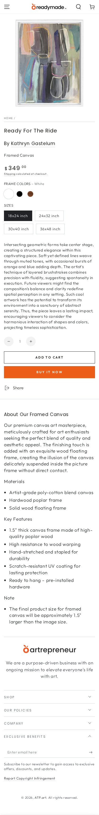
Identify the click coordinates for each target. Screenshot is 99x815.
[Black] (19, 194)
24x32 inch (49, 215)
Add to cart (49, 357)
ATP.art (40, 797)
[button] (78, 6)
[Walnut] (30, 194)
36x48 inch (50, 229)
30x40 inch (18, 229)
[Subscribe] (92, 752)
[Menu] (7, 6)
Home (8, 118)
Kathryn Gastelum (33, 143)
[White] (8, 194)
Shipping (10, 174)
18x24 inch (18, 215)
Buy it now (49, 372)
